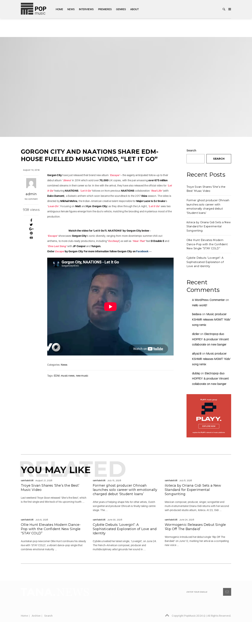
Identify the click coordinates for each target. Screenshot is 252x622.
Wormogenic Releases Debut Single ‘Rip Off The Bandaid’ (195, 527)
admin (31, 194)
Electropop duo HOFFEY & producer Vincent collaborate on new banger (210, 339)
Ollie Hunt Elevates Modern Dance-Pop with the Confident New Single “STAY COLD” (207, 244)
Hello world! (199, 305)
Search (191, 150)
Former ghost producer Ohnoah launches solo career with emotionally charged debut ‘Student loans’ (125, 489)
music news (68, 375)
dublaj (196, 373)
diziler (195, 334)
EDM (57, 375)
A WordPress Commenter (208, 300)
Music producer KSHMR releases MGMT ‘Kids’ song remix (211, 319)
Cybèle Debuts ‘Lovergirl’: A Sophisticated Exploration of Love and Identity (205, 262)
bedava (196, 314)
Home (59, 9)
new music (82, 375)
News (71, 9)
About (134, 9)
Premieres (105, 9)
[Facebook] (31, 220)
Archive (36, 615)
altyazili (196, 353)
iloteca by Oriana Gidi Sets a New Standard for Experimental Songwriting (209, 226)
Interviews (86, 9)
